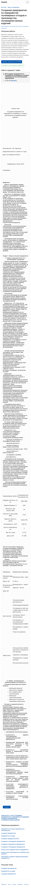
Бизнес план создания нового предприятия (14, 849)
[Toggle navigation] (27, 2)
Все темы (3, 7)
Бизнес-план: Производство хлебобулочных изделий (15, 853)
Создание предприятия (8, 833)
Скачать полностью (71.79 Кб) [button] (11, 62)
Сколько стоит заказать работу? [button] (12, 65)
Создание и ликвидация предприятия (13, 841)
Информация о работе (15, 818)
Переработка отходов (8, 836)
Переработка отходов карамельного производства (12, 829)
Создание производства (9, 868)
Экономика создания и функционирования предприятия (14, 857)
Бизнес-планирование (13, 7)
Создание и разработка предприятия (13, 844)
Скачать (13, 80)
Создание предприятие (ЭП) (10, 838)
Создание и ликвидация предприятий (13, 847)
